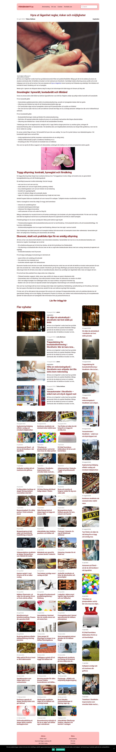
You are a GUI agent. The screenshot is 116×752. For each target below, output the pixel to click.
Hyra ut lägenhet (56, 83)
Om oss (53, 7)
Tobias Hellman (30, 19)
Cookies (60, 7)
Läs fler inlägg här (58, 300)
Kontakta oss (68, 7)
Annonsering (46, 7)
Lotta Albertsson (60, 337)
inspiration (96, 19)
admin (58, 312)
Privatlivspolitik (60, 749)
